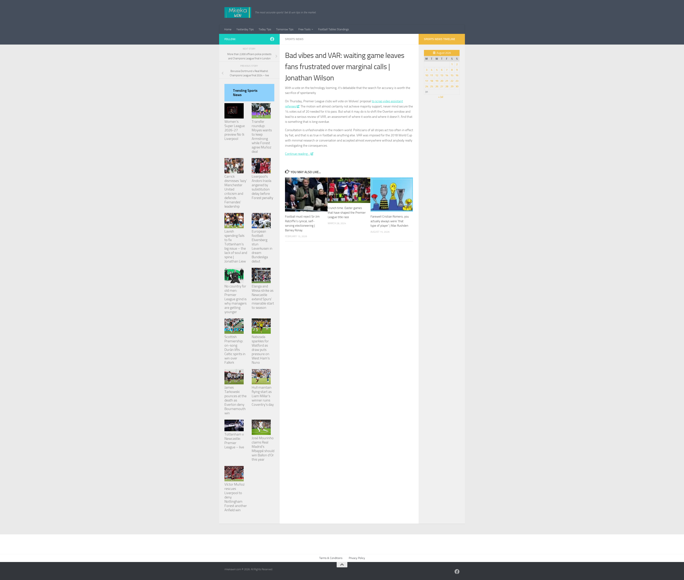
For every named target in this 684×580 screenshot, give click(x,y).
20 (441, 81)
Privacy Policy (357, 558)
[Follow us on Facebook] (272, 39)
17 (426, 81)
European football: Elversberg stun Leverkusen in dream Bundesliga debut (262, 246)
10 (426, 75)
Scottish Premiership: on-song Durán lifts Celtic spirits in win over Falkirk (234, 350)
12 (436, 75)
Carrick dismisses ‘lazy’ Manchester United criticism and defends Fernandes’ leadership (235, 191)
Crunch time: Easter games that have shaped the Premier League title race (347, 212)
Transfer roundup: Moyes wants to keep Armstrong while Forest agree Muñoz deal (262, 136)
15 (451, 75)
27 (441, 86)
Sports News (294, 39)
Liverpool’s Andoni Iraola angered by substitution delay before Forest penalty (262, 187)
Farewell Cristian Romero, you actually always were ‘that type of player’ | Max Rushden (389, 221)
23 (456, 81)
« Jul (440, 97)
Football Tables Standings (333, 29)
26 (436, 86)
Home (227, 29)
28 (446, 86)
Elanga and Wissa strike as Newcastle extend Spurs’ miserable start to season (263, 297)
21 (446, 81)
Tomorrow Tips (284, 29)
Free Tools (304, 29)
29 (451, 86)
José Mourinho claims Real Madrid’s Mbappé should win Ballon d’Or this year (263, 449)
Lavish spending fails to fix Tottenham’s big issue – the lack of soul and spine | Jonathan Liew (235, 246)
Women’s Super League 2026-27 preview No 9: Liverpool (234, 130)
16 (456, 75)
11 (431, 75)
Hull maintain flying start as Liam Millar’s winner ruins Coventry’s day (263, 396)
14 (446, 75)
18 (431, 81)
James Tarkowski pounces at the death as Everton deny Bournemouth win (235, 400)
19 (436, 81)
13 (441, 75)
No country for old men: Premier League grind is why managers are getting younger (235, 299)
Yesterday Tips (245, 29)
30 (456, 86)
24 (426, 86)
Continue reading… (297, 154)
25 (431, 86)
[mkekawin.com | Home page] (237, 12)
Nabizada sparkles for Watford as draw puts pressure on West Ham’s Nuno (261, 350)
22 (451, 81)
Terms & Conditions (330, 558)
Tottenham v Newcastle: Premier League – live (234, 440)
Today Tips (265, 29)
